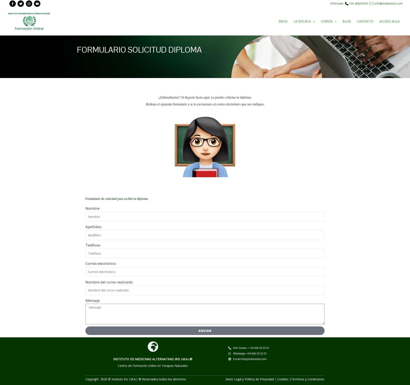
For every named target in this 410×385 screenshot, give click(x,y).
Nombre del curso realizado (109, 282)
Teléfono (92, 245)
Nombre (92, 208)
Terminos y (299, 379)
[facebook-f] (13, 3)
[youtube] (37, 3)
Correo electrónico (100, 263)
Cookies (282, 379)
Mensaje (92, 300)
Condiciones (316, 379)
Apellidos (93, 226)
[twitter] (21, 3)
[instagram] (29, 3)
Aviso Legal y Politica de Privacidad (250, 379)
